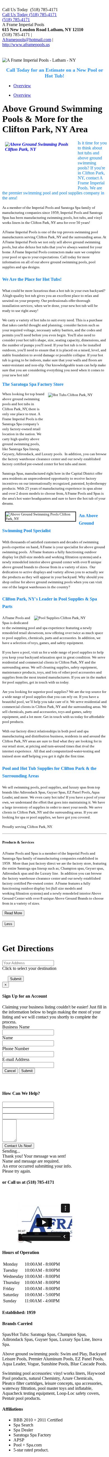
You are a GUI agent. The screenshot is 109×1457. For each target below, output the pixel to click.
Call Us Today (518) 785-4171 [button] (29, 14)
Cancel (10, 1071)
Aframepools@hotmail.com (26, 39)
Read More (13, 913)
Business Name (16, 1027)
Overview (22, 85)
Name (7, 1037)
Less (8, 924)
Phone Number (15, 1048)
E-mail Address (15, 1059)
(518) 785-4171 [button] (16, 19)
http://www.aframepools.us (26, 44)
